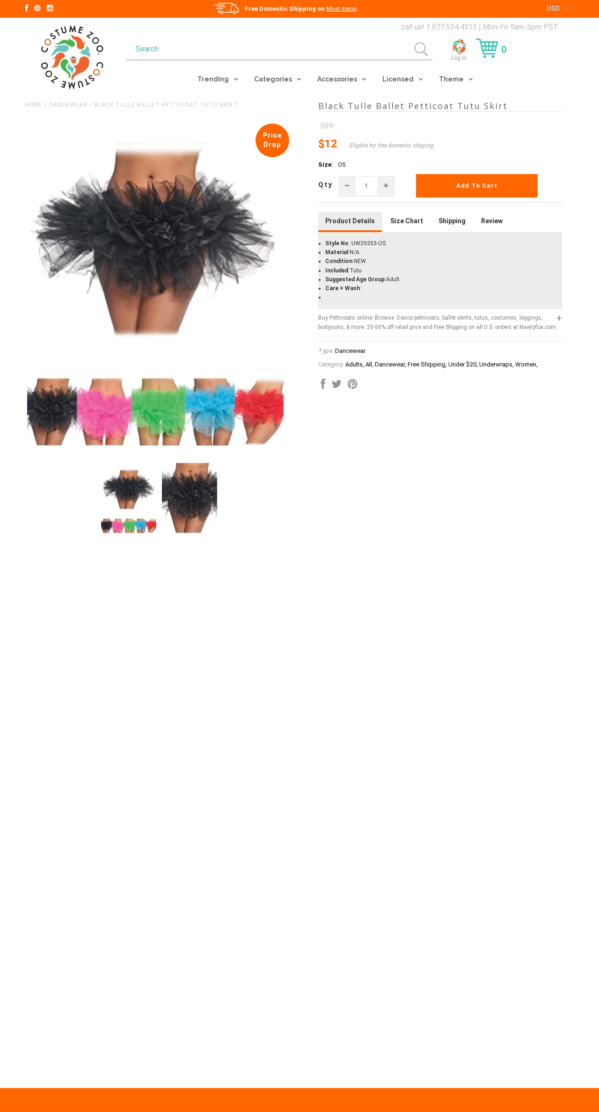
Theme (451, 79)
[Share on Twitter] (336, 386)
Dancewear (68, 105)
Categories (273, 79)
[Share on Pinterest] (353, 386)
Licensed (398, 79)
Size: (325, 164)
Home (34, 105)
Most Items (341, 8)
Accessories (337, 79)
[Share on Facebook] (323, 386)
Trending (213, 79)
